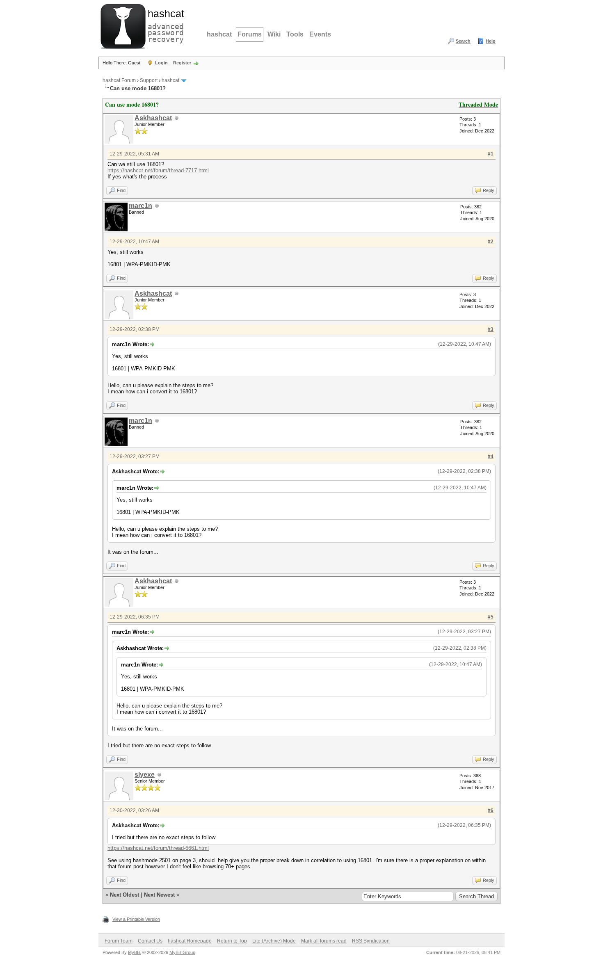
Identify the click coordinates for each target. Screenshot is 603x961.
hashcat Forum (119, 80)
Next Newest (159, 895)
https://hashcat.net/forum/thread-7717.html (158, 170)
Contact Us (150, 941)
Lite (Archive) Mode (274, 941)
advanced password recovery (164, 25)
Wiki (274, 34)
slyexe (145, 774)
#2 (490, 241)
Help (491, 41)
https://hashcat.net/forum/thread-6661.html (158, 848)
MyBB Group (182, 952)
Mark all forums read (324, 941)
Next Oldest (124, 895)
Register (182, 62)
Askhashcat (153, 117)
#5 (490, 617)
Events (320, 34)
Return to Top (232, 941)
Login (161, 62)
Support (149, 80)
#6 (490, 810)
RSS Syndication (371, 941)
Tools (295, 34)
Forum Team (118, 941)
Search (463, 41)
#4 (490, 456)
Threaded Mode (478, 104)
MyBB (134, 952)
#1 (490, 154)
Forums (250, 34)
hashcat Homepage (190, 941)
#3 (490, 329)
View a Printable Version (136, 919)
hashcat (219, 34)
